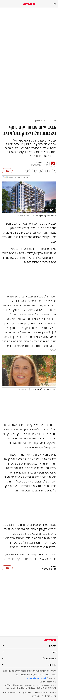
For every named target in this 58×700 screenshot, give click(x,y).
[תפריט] (55, 4)
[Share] (54, 171)
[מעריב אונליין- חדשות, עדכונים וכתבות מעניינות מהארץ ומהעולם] (29, 4)
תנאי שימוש (51, 696)
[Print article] (27, 171)
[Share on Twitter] (41, 171)
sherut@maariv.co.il (36, 678)
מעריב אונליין (42, 162)
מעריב (54, 120)
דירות (44, 569)
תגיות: (53, 566)
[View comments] (7, 170)
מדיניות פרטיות (38, 696)
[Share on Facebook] (47, 171)
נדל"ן (37, 120)
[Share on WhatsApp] (34, 171)
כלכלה (46, 120)
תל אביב (52, 569)
